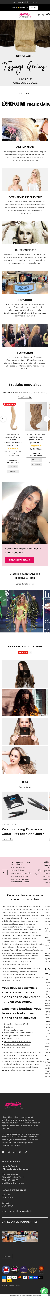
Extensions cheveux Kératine (17, 1024)
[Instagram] (10, 1152)
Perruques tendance (13, 1030)
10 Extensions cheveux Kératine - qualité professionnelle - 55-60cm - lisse (13, 439)
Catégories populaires (20, 1221)
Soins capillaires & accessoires (17, 1041)
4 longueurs (13, 471)
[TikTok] (27, 1152)
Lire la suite (7, 839)
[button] (19, 560)
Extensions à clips (33, 392)
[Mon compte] (39, 15)
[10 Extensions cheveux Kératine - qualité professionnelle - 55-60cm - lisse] (13, 416)
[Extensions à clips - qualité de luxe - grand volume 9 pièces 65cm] (36, 416)
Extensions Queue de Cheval (17, 1044)
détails (33, 7)
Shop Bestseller (25, 397)
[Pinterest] (22, 1152)
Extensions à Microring (14, 1047)
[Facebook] (4, 1152)
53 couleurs (13, 467)
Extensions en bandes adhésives (18, 1033)
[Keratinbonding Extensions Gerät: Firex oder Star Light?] (25, 806)
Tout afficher (25, 787)
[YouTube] (16, 1152)
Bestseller (10, 392)
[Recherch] (43, 15)
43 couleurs (36, 460)
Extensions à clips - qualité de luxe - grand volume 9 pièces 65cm (36, 438)
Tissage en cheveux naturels (17, 1035)
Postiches (8, 1027)
